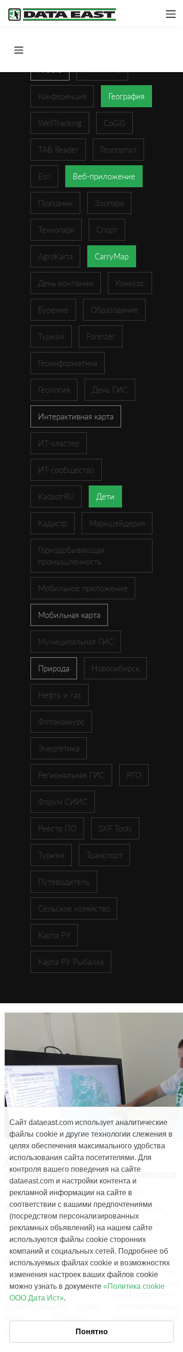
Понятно (92, 1332)
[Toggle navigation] (171, 14)
